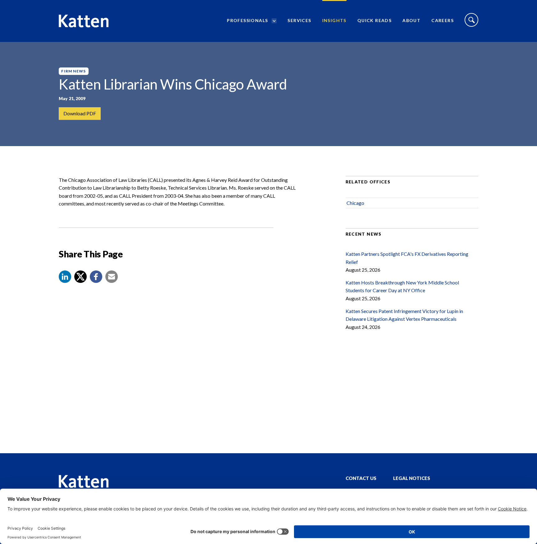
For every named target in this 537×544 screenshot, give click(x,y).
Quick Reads (374, 20)
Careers (442, 20)
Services (299, 20)
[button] (65, 276)
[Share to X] (80, 276)
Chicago (355, 203)
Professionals (247, 20)
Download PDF (79, 113)
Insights (334, 20)
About (411, 20)
